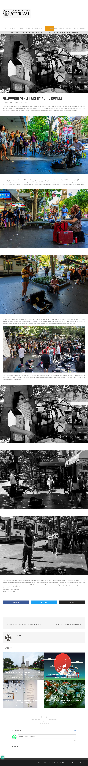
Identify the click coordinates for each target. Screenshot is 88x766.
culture (8, 596)
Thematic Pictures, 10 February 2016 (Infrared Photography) (23, 623)
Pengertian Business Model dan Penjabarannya (68, 623)
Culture (49, 29)
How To (12, 29)
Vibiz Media (62, 762)
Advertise (68, 762)
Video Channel (55, 762)
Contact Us (82, 762)
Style (56, 29)
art (4, 596)
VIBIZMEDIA (81, 29)
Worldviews (38, 29)
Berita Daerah (47, 762)
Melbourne (15, 596)
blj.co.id (6, 102)
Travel (16, 102)
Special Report (65, 29)
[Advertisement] (60, 13)
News (5, 29)
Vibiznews (40, 762)
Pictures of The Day (25, 29)
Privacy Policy (75, 762)
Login (74, 730)
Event (74, 29)
